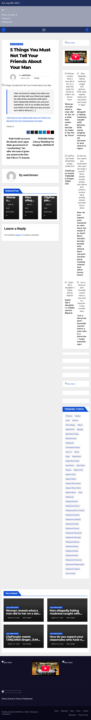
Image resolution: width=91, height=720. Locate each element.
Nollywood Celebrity (73, 519)
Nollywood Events (72, 528)
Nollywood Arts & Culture (75, 510)
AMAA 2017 (70, 429)
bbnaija (80, 429)
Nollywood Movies (72, 542)
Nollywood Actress (72, 506)
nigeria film (78, 470)
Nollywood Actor (72, 501)
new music (70, 465)
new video (81, 465)
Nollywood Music (72, 546)
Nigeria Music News (73, 483)
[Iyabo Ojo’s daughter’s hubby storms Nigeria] (70, 289)
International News (73, 447)
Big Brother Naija (72, 434)
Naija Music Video (72, 461)
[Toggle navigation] (44, 30)
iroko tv (69, 452)
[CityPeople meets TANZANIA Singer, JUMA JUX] (70, 161)
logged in (19, 235)
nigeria (68, 470)
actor (68, 420)
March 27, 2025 (58, 618)
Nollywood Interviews (74, 533)
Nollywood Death (72, 524)
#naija (36, 78)
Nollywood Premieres (74, 560)
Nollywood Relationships (75, 564)
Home (57, 711)
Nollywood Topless (73, 569)
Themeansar (6, 714)
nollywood (69, 497)
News (72, 711)
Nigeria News (71, 492)
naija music (76, 456)
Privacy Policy (83, 715)
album (80, 425)
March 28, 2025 (14, 618)
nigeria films (71, 474)
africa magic (70, 425)
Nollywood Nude (72, 555)
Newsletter (72, 715)
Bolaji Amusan (71, 438)
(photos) (69, 416)
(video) (77, 416)
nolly (80, 492)
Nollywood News (16, 44)
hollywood (69, 443)
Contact (85, 711)
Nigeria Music (71, 479)
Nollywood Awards (72, 515)
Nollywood (64, 711)
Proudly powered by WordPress (13, 712)
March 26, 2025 (58, 644)
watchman (26, 75)
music (77, 452)
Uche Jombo (70, 573)
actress (75, 420)
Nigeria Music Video (73, 488)
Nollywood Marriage (73, 537)
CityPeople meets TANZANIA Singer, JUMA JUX (23, 639)
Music (78, 711)
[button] (83, 30)
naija (68, 456)
